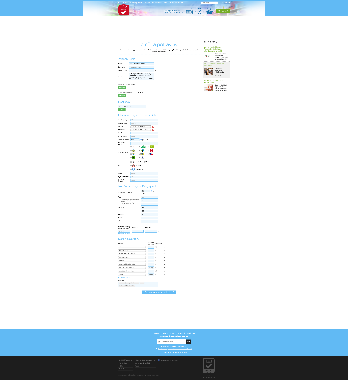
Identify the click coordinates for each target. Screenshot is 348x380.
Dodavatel (121, 129)
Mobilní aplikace (157, 2)
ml (147, 139)
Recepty (140, 2)
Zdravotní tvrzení (121, 180)
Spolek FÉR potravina (177, 2)
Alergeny (121, 280)
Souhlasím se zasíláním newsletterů (175, 346)
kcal (144, 193)
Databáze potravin (129, 2)
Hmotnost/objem (123, 139)
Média (166, 2)
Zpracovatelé (122, 136)
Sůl (119, 221)
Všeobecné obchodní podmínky (145, 360)
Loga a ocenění (123, 152)
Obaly (120, 173)
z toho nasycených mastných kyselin (130, 200)
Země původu (122, 123)
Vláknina (120, 218)
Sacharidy (121, 207)
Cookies (137, 366)
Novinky (147, 2)
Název (120, 63)
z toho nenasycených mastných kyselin (127, 204)
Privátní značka (123, 133)
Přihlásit (227, 2)
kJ (153, 191)
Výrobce (121, 126)
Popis (120, 76)
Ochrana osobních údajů (142, 363)
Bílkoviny (121, 214)
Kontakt (121, 369)
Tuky (119, 197)
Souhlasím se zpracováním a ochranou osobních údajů (175, 349)
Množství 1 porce (121, 143)
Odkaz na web (122, 70)
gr (142, 139)
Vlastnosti (121, 166)
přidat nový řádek (124, 233)
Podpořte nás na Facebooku (169, 360)
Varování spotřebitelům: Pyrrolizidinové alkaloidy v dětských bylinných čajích (213, 49)
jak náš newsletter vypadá (178, 352)
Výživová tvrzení (123, 177)
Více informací (222, 11)
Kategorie (121, 67)
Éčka (119, 2)
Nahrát (123, 87)
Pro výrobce (123, 363)
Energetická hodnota (124, 192)
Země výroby (122, 120)
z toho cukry (125, 211)
